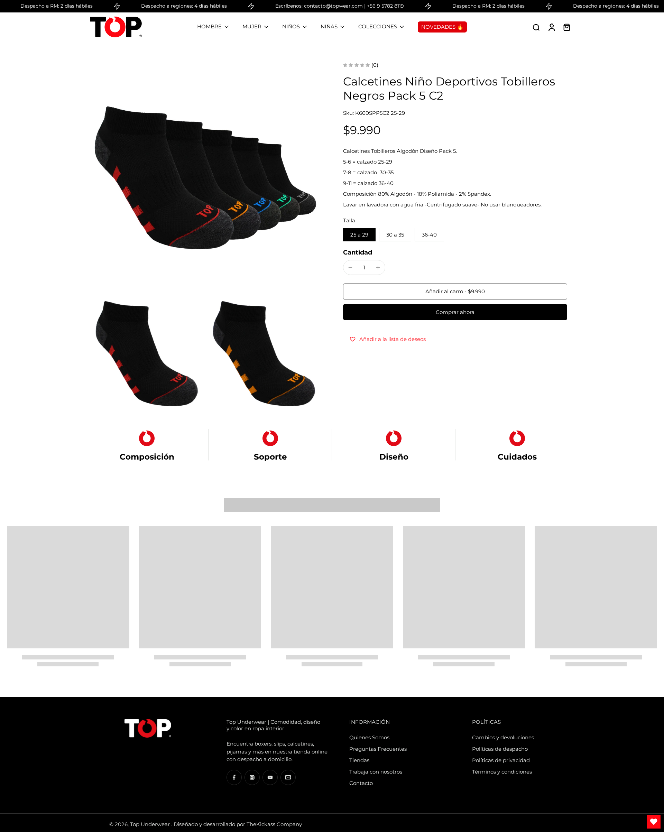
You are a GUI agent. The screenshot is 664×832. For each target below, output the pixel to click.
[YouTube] (270, 777)
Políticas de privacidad (501, 760)
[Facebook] (234, 777)
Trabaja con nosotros (375, 771)
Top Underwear (150, 824)
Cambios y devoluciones (503, 737)
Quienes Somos (369, 737)
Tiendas (359, 760)
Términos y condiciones (502, 771)
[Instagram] (252, 777)
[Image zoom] (205, 177)
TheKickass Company (274, 824)
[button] (455, 292)
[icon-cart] (566, 27)
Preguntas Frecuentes (378, 749)
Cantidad (357, 252)
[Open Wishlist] (654, 822)
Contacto (361, 783)
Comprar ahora (455, 312)
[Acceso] (551, 27)
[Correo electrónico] (288, 777)
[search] (536, 27)
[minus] (350, 267)
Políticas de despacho (500, 749)
